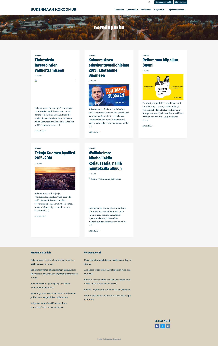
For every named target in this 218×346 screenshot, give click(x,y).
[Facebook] (157, 326)
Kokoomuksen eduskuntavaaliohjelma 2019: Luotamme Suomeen (109, 67)
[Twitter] (162, 326)
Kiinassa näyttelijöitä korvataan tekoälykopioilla (107, 289)
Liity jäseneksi (180, 2)
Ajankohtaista (132, 9)
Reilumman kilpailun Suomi (160, 62)
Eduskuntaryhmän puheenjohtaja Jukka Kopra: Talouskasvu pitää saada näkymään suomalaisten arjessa (54, 273)
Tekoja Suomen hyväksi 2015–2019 (55, 155)
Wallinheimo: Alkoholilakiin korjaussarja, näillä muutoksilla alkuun (105, 160)
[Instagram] (168, 326)
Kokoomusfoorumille (164, 2)
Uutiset (38, 55)
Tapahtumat (146, 9)
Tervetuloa (119, 9)
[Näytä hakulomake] (149, 2)
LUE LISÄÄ (40, 131)
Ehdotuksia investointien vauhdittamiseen (49, 65)
